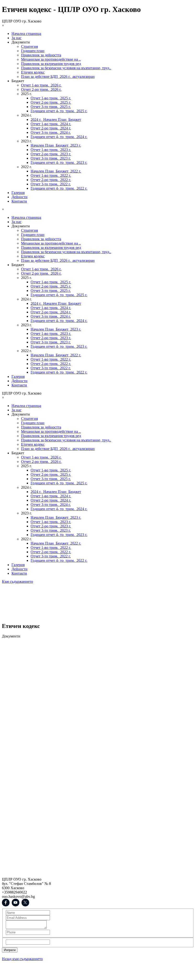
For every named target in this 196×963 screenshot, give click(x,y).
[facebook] (6, 902)
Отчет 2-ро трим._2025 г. (51, 102)
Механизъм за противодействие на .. (51, 59)
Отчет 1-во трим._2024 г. (51, 124)
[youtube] (15, 902)
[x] (25, 902)
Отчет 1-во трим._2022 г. (51, 175)
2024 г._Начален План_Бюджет (56, 120)
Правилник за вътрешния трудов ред (51, 64)
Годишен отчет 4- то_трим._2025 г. (59, 111)
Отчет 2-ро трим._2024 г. (51, 128)
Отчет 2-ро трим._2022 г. (51, 180)
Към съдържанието (17, 581)
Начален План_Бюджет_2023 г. (56, 145)
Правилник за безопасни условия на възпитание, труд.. (66, 68)
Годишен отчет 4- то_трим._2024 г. (59, 137)
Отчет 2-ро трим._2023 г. (51, 154)
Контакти (19, 201)
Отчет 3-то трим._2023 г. (51, 158)
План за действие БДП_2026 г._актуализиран (58, 77)
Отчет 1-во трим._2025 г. (51, 98)
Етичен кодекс (33, 72)
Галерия (18, 193)
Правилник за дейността (41, 55)
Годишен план (32, 51)
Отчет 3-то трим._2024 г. (51, 132)
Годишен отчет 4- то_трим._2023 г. (59, 162)
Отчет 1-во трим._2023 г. (51, 150)
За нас (16, 38)
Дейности (19, 197)
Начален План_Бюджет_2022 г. (56, 171)
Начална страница (26, 34)
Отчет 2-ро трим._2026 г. (41, 89)
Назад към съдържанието (22, 959)
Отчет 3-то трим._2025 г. (51, 107)
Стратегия (29, 46)
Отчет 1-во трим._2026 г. (41, 85)
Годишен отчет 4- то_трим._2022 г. (59, 188)
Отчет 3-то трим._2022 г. (51, 184)
